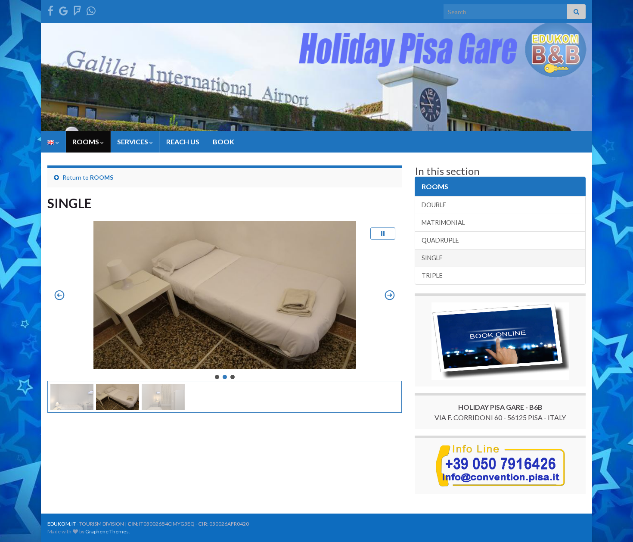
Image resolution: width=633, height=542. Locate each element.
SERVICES (133, 141)
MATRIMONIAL (443, 222)
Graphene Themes (107, 531)
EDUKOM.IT (61, 523)
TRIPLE (432, 275)
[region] (224, 317)
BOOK (223, 141)
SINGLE (432, 258)
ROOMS (86, 141)
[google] (63, 9)
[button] (382, 233)
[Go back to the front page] (316, 77)
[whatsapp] (91, 9)
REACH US (182, 141)
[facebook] (50, 9)
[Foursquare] (77, 9)
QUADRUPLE (440, 240)
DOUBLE (434, 205)
